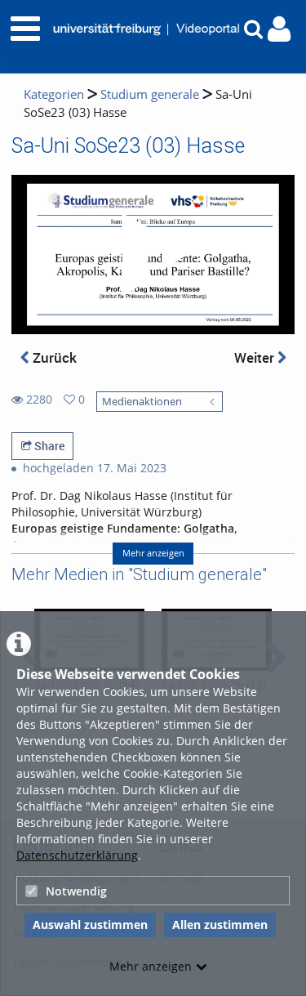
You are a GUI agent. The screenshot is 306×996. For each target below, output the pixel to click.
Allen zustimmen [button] (220, 924)
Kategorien (54, 94)
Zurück (53, 357)
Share (48, 445)
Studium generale (149, 94)
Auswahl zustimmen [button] (90, 924)
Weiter (255, 357)
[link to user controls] (279, 29)
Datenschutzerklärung (77, 855)
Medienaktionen (142, 402)
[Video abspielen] (153, 255)
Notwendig (76, 891)
